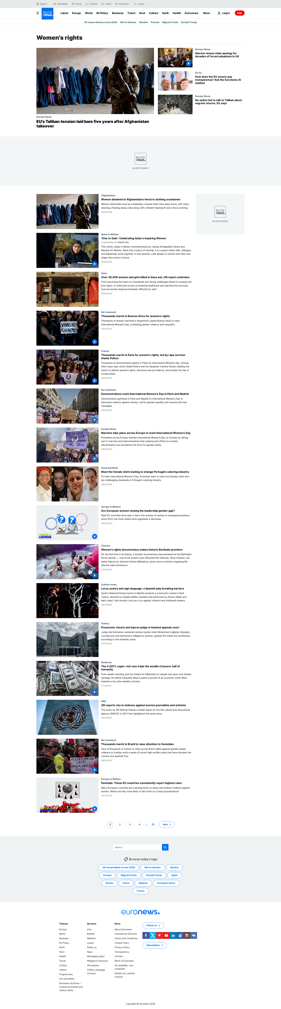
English (43, 4)
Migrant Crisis (170, 22)
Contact (119, 956)
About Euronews (123, 929)
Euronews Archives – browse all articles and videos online (71, 987)
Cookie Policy (122, 942)
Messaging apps (96, 956)
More (117, 923)
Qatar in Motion (110, 234)
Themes (63, 923)
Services (91, 923)
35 (153, 824)
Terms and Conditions (126, 938)
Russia (109, 883)
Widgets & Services (97, 960)
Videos (62, 969)
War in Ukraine (128, 22)
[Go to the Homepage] (47, 14)
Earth (165, 13)
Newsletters (153, 945)
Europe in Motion (111, 506)
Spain (174, 875)
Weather (91, 938)
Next (142, 13)
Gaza (104, 273)
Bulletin (91, 933)
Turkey (105, 623)
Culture (153, 13)
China (126, 883)
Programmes (66, 974)
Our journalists (66, 978)
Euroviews (191, 13)
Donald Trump (189, 22)
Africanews (93, 965)
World (88, 13)
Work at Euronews (124, 960)
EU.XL (198, 72)
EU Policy (102, 13)
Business (117, 13)
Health (177, 13)
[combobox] (152, 4)
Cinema (105, 545)
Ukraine (143, 22)
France (105, 351)
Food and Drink (109, 467)
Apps (90, 951)
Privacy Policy (122, 947)
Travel (131, 13)
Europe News (44, 116)
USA (103, 701)
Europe (76, 13)
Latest (64, 13)
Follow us (92, 947)
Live (239, 13)
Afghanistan (108, 195)
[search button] (135, 4)
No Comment (108, 312)
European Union (166, 883)
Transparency (122, 951)
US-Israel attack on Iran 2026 (100, 22)
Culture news (109, 584)
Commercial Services (126, 933)
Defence (143, 883)
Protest (155, 22)
